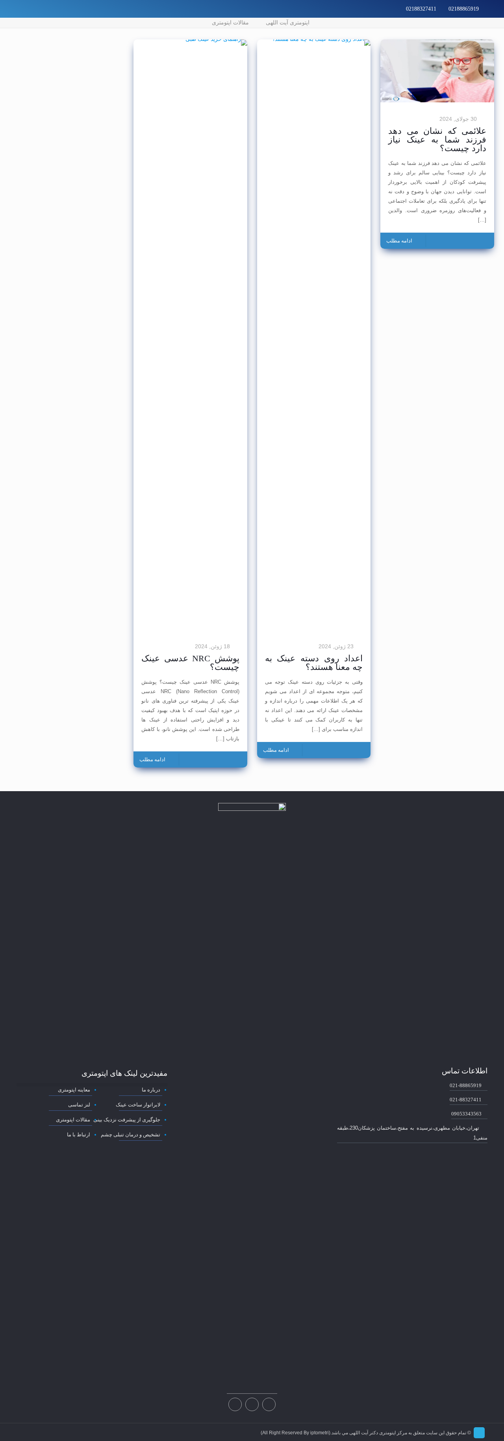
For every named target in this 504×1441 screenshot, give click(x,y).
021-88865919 (466, 1085)
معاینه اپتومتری (74, 1090)
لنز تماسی (79, 1105)
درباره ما (151, 1090)
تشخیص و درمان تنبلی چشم (130, 1135)
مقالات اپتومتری (230, 23)
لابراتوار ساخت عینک (138, 1105)
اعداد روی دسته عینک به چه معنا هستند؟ (314, 662)
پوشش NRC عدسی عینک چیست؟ (190, 662)
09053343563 (466, 1114)
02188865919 (463, 9)
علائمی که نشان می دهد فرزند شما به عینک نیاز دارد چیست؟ (437, 139)
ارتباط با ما (78, 1135)
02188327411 (421, 9)
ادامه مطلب (399, 241)
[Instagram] (31, 9)
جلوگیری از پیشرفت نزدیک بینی (126, 1120)
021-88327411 (466, 1099)
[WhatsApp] (42, 9)
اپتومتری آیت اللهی (287, 23)
